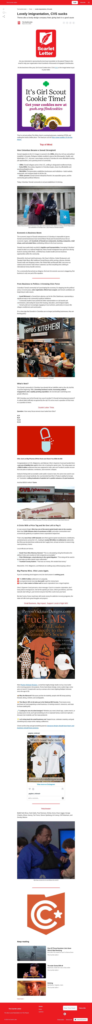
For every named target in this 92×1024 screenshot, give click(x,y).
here (56, 67)
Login (74, 2)
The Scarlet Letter (22, 9)
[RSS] (65, 1014)
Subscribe (82, 2)
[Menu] (89, 2)
